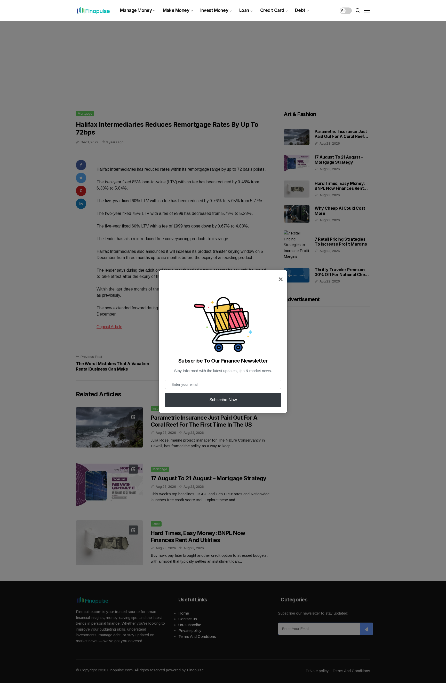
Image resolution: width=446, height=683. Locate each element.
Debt (300, 10)
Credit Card (272, 10)
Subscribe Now (223, 400)
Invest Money (214, 10)
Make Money (176, 10)
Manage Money (136, 10)
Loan (244, 10)
